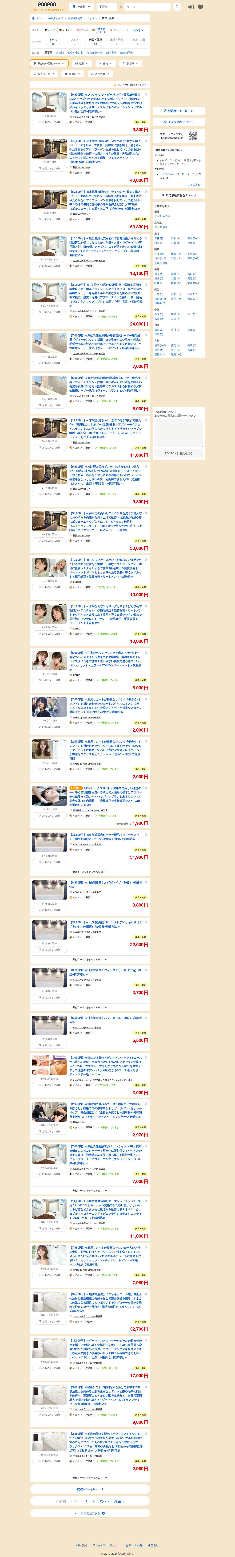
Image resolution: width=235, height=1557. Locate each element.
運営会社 (153, 1545)
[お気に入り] (200, 6)
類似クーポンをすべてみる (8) (88, 872)
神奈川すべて (55, 18)
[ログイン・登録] (191, 6)
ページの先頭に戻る (87, 1513)
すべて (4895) (162, 216)
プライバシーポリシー (106, 1545)
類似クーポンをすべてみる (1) (88, 959)
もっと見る (194, 184)
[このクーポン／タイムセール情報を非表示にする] (146, 94)
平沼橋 (89, 121)
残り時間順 (126, 52)
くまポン (92, 18)
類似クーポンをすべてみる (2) (88, 1007)
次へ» (145, 84)
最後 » (119, 1500)
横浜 (88, 172)
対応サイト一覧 (180, 111)
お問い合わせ (134, 1545)
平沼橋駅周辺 (75, 18)
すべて (52, 30)
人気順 (60, 52)
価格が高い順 (94, 52)
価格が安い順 (75, 52)
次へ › (104, 1500)
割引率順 (111, 52)
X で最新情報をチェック (181, 195)
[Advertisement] (179, 36)
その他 (136, 30)
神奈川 (81, 7)
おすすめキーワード (181, 122)
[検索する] (177, 6)
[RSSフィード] (115, 84)
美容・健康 (108, 18)
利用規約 (81, 1545)
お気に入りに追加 (51, 121)
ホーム (39, 18)
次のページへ (87, 1489)
